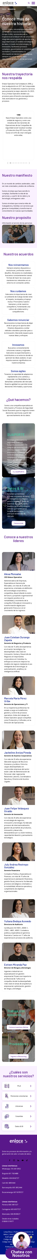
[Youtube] (22, 1160)
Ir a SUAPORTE (18, 472)
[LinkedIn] (18, 1160)
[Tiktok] (27, 1160)
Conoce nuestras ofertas (18, 1027)
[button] (29, 163)
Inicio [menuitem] (4, 9)
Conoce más (18, 523)
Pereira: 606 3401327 (10, 1205)
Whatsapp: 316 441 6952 (11, 1169)
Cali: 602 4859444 (8, 1183)
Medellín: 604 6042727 (10, 1178)
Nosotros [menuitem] (11, 9)
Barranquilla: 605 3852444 (12, 1187)
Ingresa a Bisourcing (19, 1056)
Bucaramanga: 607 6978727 (12, 1192)
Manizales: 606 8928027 (11, 1214)
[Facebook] (9, 1160)
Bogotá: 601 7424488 (10, 1173)
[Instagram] (14, 1160)
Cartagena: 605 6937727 (11, 1209)
